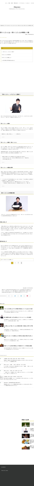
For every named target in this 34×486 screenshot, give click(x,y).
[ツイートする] (15, 296)
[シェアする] (9, 296)
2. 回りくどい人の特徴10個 (6, 54)
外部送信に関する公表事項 (4, 470)
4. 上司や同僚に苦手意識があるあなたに (8, 60)
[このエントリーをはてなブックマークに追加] (21, 296)
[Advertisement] (17, 17)
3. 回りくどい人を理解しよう (6, 57)
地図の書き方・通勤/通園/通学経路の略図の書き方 (12, 382)
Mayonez (17, 7)
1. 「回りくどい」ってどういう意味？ (8, 51)
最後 (21, 263)
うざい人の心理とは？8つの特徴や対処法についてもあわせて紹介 (18, 308)
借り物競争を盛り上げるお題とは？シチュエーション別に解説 (17, 317)
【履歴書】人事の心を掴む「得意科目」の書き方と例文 (13, 376)
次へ (18, 263)
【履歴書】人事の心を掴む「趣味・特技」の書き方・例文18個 (14, 358)
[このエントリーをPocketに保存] (27, 296)
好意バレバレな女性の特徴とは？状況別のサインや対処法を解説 (18, 345)
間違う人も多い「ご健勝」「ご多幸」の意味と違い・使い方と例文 (15, 364)
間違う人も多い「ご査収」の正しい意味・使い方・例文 (13, 370)
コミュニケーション (3, 37)
